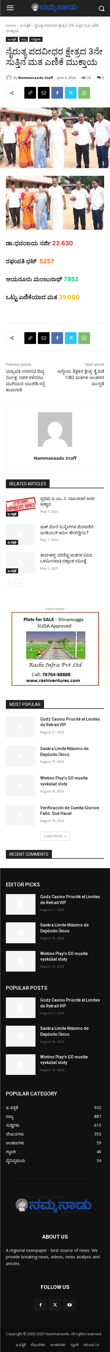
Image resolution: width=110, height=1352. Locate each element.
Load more (53, 835)
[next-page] (19, 583)
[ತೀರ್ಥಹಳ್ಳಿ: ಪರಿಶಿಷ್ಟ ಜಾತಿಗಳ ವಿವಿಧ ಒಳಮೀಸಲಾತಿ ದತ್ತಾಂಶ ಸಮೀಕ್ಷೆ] (20, 562)
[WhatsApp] (84, 93)
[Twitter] (71, 93)
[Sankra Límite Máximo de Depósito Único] (20, 756)
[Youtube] (69, 1304)
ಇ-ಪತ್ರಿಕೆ (25, 25)
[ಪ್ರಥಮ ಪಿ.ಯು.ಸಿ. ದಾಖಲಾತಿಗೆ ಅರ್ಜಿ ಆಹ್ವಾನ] (20, 506)
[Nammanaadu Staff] (9, 78)
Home (11, 25)
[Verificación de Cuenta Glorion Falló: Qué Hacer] (20, 815)
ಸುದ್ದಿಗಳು (36, 39)
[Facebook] (57, 93)
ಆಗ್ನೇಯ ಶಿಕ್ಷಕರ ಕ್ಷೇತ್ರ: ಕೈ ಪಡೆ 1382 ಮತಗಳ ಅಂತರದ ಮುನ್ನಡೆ (80, 377)
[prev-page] (9, 583)
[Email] (44, 93)
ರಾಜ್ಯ (23, 39)
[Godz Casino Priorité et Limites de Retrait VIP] (20, 726)
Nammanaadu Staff (35, 77)
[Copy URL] (30, 93)
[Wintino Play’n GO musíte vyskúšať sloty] (20, 785)
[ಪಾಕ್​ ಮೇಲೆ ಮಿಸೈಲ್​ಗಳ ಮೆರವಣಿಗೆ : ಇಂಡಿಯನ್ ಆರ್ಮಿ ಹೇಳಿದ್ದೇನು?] (20, 534)
